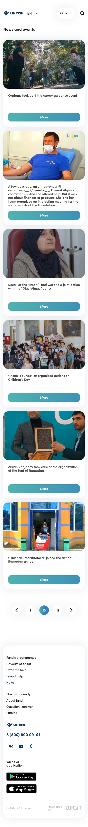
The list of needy (18, 694)
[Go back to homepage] (13, 13)
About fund (14, 700)
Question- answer (19, 706)
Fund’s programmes (21, 657)
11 (57, 610)
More (44, 117)
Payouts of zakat (18, 664)
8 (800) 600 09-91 (23, 734)
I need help (14, 676)
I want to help (16, 670)
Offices (11, 713)
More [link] (63, 13)
